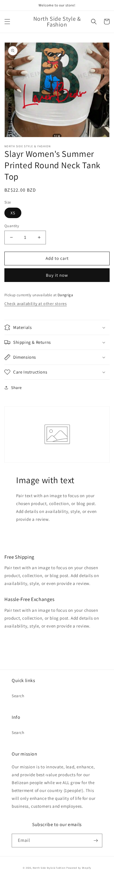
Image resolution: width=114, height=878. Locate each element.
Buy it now (57, 275)
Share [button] (16, 387)
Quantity (11, 225)
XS (13, 212)
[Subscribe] (95, 840)
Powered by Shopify (78, 867)
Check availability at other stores (35, 303)
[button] (7, 21)
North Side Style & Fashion (49, 867)
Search (18, 695)
